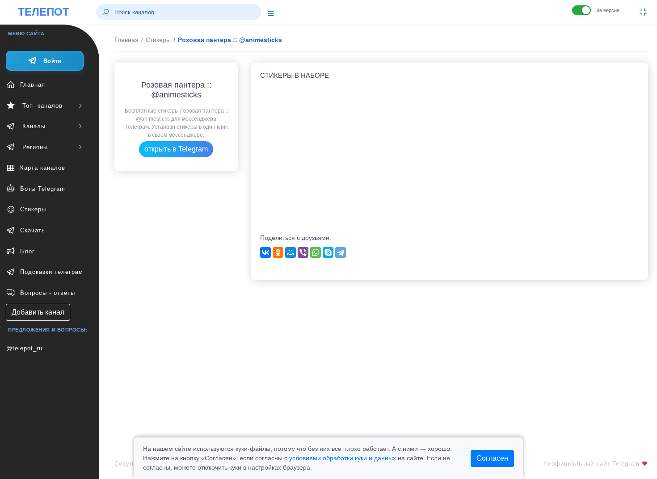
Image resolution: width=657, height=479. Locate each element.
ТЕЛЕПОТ (43, 12)
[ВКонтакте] (265, 252)
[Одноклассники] (278, 252)
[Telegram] (340, 252)
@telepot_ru (24, 348)
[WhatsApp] (315, 252)
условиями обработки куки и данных (342, 458)
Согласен (492, 458)
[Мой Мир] (290, 252)
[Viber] (303, 252)
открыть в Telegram (176, 149)
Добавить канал (38, 312)
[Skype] (328, 252)
